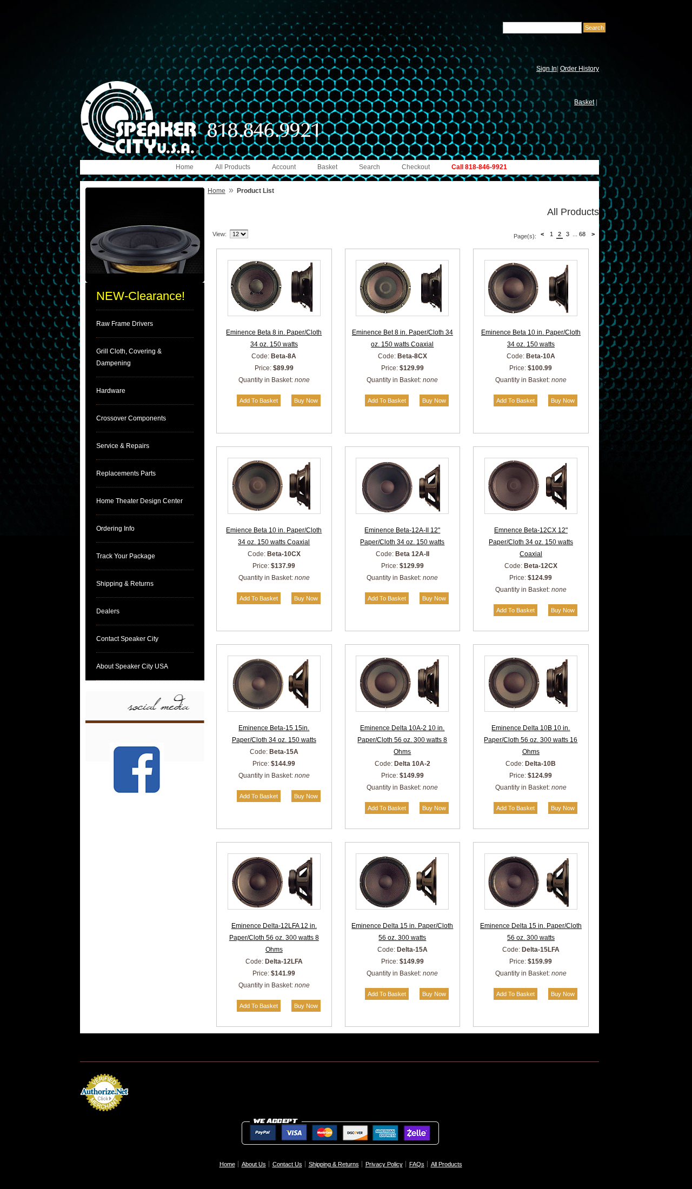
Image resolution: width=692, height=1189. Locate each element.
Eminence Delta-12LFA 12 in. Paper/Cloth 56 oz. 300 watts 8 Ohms (274, 937)
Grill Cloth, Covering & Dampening (129, 357)
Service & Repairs (122, 446)
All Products (232, 167)
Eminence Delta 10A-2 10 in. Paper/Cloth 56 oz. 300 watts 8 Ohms (402, 740)
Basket (584, 102)
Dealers (107, 611)
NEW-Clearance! (140, 296)
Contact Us (287, 1164)
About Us (254, 1164)
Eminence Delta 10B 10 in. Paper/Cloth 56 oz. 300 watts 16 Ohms (530, 740)
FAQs (416, 1164)
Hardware (110, 391)
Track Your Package (125, 556)
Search (369, 167)
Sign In (546, 68)
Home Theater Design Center (139, 501)
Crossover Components (131, 418)
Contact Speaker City (127, 639)
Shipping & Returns (125, 583)
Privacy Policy (384, 1164)
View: (219, 234)
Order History (579, 68)
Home (185, 167)
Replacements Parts (126, 473)
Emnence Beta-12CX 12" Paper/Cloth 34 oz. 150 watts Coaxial (531, 542)
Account (284, 167)
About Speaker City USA (132, 666)
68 (582, 234)
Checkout (416, 167)
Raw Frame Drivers (124, 324)
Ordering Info (115, 528)
